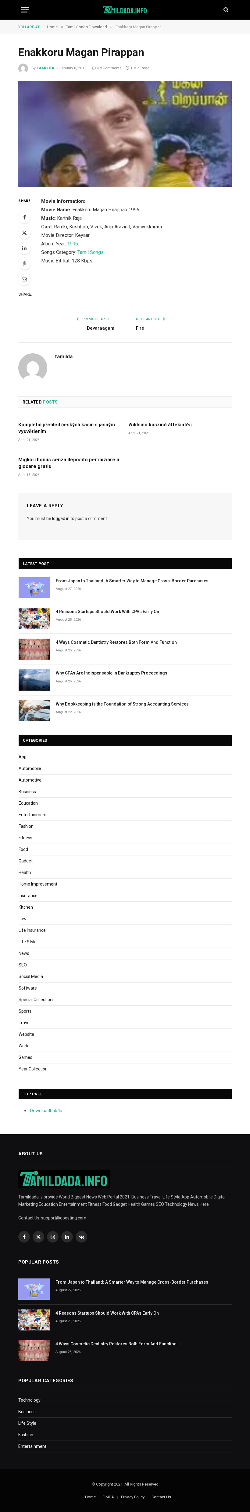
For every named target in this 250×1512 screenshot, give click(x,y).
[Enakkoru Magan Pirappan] (125, 134)
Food (23, 849)
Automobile (30, 768)
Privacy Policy (133, 1497)
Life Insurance (32, 930)
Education (28, 803)
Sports (25, 1011)
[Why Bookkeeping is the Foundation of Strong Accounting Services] (34, 710)
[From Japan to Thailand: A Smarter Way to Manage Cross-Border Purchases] (34, 587)
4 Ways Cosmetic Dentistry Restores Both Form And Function (116, 642)
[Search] (225, 10)
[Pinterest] (24, 264)
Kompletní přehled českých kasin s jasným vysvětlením (66, 428)
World (24, 1045)
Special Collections (37, 999)
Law (23, 918)
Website (26, 1034)
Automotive (30, 780)
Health (25, 872)
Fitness (25, 837)
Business (27, 791)
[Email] (24, 279)
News (24, 953)
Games (25, 1057)
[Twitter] (24, 233)
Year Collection (33, 1068)
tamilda (45, 68)
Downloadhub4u (46, 1110)
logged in (61, 518)
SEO (23, 964)
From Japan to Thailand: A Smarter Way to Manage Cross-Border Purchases (132, 580)
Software (28, 988)
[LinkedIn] (24, 248)
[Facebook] (24, 217)
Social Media (31, 976)
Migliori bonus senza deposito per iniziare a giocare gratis (68, 463)
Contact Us (161, 1497)
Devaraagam (100, 328)
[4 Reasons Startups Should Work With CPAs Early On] (34, 618)
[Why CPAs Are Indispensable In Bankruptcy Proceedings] (34, 679)
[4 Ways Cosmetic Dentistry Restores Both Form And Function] (34, 649)
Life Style (28, 941)
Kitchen (26, 907)
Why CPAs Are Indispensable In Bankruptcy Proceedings (111, 673)
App (23, 756)
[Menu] (25, 10)
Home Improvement (38, 884)
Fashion (26, 826)
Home (90, 1497)
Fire (140, 328)
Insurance (28, 895)
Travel (24, 1022)
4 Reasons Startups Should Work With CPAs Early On (107, 611)
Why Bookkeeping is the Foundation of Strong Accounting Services (122, 704)
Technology (29, 1400)
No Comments (109, 68)
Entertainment (33, 814)
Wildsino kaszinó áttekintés (160, 425)
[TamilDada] (125, 9)
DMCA (108, 1497)
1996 (72, 244)
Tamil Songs (90, 252)
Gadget (26, 860)
